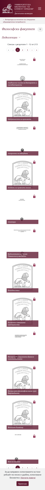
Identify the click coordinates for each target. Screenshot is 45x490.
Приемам (22, 483)
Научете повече (28, 477)
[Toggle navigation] (39, 9)
